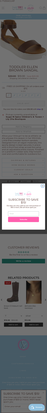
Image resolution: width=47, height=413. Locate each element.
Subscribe (23, 219)
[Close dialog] (42, 186)
